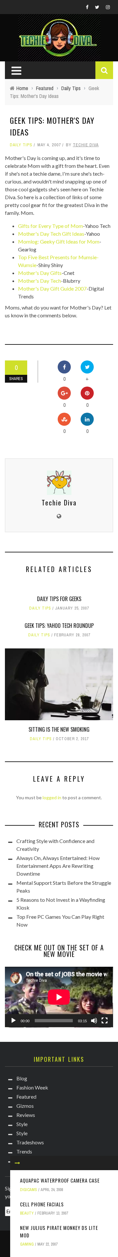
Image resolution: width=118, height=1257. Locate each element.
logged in (52, 797)
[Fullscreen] (104, 1020)
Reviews (25, 1115)
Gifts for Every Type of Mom (50, 226)
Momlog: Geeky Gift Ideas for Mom (58, 241)
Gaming (27, 1244)
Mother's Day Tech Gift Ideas (51, 234)
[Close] (17, 1163)
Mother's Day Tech (39, 281)
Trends (24, 1151)
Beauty (27, 1213)
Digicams (28, 1189)
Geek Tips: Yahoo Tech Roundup (59, 625)
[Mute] (94, 1020)
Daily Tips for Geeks (59, 599)
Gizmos (25, 1106)
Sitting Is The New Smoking (59, 729)
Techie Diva (86, 145)
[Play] (13, 1020)
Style (22, 1124)
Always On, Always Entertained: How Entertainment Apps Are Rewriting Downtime (58, 866)
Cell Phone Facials (42, 1204)
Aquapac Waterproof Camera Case (60, 1180)
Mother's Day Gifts (40, 273)
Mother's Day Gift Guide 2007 (52, 288)
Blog (21, 1078)
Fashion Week (32, 1087)
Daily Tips (21, 145)
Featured (26, 1096)
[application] (59, 997)
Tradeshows (30, 1142)
